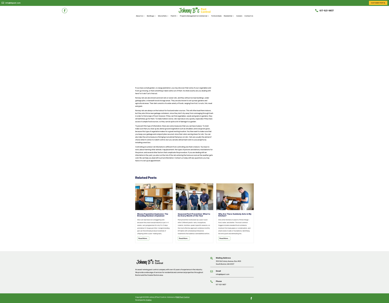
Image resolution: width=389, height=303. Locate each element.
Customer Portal (378, 3)
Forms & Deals (216, 16)
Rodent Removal (155, 50)
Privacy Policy (235, 63)
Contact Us (248, 16)
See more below (145, 58)
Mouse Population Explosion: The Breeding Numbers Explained (152, 215)
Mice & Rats (162, 16)
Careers (239, 16)
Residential (228, 16)
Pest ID (173, 16)
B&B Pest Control (182, 297)
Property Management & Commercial (193, 16)
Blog (146, 50)
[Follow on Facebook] (64, 10)
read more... (143, 238)
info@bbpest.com (222, 274)
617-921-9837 (221, 284)
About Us (139, 16)
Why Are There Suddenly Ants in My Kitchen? (234, 215)
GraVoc (149, 300)
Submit (206, 70)
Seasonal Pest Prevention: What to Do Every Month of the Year (194, 215)
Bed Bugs (150, 16)
